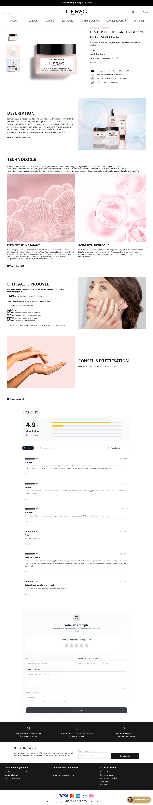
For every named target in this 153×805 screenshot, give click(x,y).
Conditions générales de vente (16, 772)
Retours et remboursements (63, 775)
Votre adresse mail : (86, 751)
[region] (13, 59)
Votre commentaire (33, 669)
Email (32, 693)
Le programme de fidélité (109, 778)
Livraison (56, 772)
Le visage (33, 21)
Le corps (50, 21)
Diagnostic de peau (116, 21)
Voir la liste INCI (16, 266)
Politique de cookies (12, 778)
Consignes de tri (16, 399)
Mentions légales (11, 775)
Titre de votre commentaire (87, 658)
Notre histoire (105, 772)
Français (28, 448)
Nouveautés (14, 21)
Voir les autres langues (45, 448)
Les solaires (68, 21)
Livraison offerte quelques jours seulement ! (76, 3)
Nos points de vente (107, 775)
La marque (139, 21)
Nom (28, 658)
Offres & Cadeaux (90, 21)
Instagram (104, 781)
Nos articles (104, 784)
